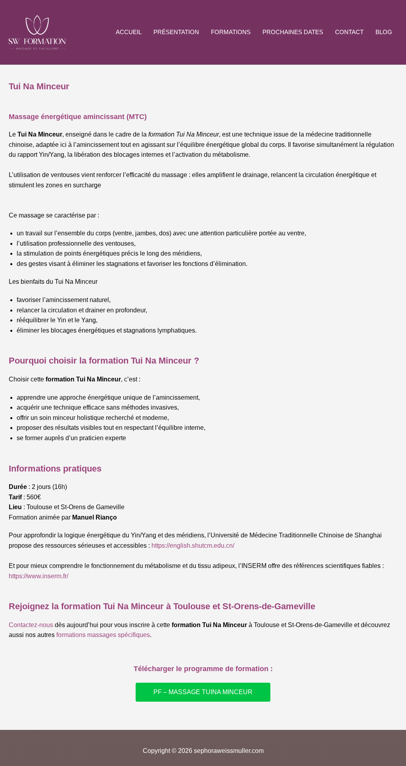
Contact (349, 32)
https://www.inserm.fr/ (38, 576)
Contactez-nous (31, 625)
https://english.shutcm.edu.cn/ (192, 545)
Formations (231, 32)
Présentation (176, 32)
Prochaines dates (292, 32)
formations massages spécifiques (103, 634)
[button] (203, 692)
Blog (383, 32)
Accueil (129, 32)
